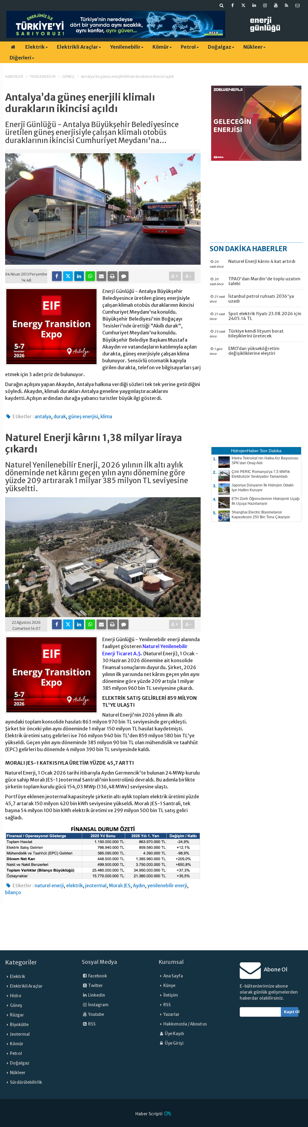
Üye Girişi (173, 1043)
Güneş (16, 1005)
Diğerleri (20, 58)
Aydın (139, 885)
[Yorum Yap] (123, 276)
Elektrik (35, 47)
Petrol (188, 47)
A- (188, 276)
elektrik (74, 885)
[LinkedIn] (79, 276)
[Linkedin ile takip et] (254, 5)
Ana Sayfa (173, 976)
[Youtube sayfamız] (275, 5)
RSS (92, 1024)
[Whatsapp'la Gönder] (90, 276)
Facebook (97, 976)
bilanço (13, 892)
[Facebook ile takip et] (232, 5)
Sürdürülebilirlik (26, 1082)
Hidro (15, 995)
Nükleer (253, 47)
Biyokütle (19, 1024)
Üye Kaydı (174, 1033)
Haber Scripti (148, 1113)
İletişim (170, 995)
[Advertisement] (256, 201)
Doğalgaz (219, 47)
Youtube (96, 1014)
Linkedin (96, 995)
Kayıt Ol (291, 1011)
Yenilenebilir (125, 47)
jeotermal (95, 885)
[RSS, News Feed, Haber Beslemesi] (286, 5)
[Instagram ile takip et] (265, 5)
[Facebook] (57, 276)
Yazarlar (171, 1014)
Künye (169, 985)
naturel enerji (49, 885)
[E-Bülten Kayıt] (297, 5)
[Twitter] (68, 276)
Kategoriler (21, 962)
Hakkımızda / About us (185, 1024)
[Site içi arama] (221, 5)
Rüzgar (17, 1015)
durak (60, 416)
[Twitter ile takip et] (243, 5)
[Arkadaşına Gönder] (101, 276)
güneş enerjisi (83, 416)
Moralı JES (120, 885)
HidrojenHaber (245, 450)
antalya (43, 416)
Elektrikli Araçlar (77, 47)
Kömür (160, 47)
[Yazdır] (112, 276)
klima (106, 416)
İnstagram (98, 1004)
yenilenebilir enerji (167, 885)
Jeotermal (20, 1034)
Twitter (95, 985)
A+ (175, 276)
